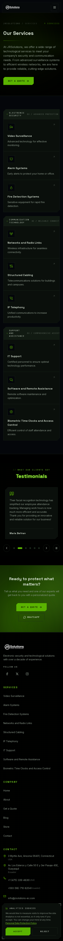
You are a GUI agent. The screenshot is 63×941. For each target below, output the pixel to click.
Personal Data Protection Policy (21, 923)
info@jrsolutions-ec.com (21, 898)
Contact (7, 835)
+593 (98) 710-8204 (24, 888)
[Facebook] (7, 674)
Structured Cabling (13, 732)
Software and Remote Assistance (21, 759)
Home (6, 790)
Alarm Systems (11, 705)
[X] (17, 674)
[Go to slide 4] (30, 548)
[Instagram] (27, 674)
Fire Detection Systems (16, 714)
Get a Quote (16, 81)
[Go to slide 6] (38, 548)
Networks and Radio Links (17, 723)
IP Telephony (10, 741)
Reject (44, 931)
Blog (5, 817)
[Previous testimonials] (6, 548)
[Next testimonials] (46, 548)
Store (6, 826)
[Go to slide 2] (18, 548)
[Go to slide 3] (24, 548)
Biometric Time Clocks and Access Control (26, 768)
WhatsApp (33, 617)
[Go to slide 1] (14, 548)
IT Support (9, 750)
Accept (18, 931)
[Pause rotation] (56, 548)
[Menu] (54, 7)
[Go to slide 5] (34, 548)
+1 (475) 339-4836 (21, 880)
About (6, 799)
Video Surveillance (13, 696)
